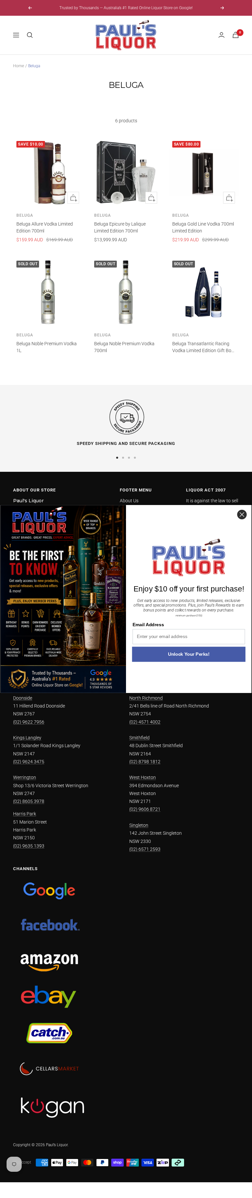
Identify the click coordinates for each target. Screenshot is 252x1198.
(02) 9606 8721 (144, 809)
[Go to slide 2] (123, 458)
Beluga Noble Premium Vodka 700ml (124, 347)
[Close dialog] (242, 514)
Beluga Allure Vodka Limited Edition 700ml (44, 227)
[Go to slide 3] (129, 458)
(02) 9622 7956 (28, 722)
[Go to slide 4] (135, 458)
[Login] (221, 35)
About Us (129, 500)
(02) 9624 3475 (28, 761)
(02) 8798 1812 (144, 761)
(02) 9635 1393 (28, 846)
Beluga (24, 215)
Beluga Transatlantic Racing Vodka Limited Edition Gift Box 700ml (203, 347)
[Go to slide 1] (117, 458)
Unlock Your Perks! (189, 654)
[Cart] (235, 35)
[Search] (30, 35)
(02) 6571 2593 (144, 849)
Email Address (148, 624)
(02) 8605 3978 (28, 801)
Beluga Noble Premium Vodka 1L (46, 347)
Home (18, 66)
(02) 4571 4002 (144, 722)
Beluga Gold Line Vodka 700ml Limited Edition (203, 227)
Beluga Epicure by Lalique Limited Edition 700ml (120, 227)
